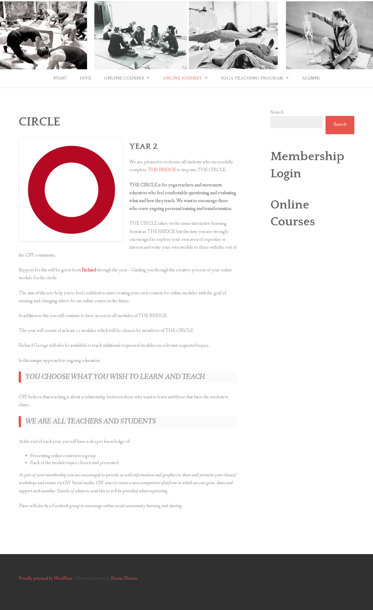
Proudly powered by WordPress (45, 578)
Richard (89, 270)
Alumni (311, 78)
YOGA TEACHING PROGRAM (252, 78)
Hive (85, 78)
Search (277, 112)
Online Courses (124, 78)
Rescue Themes (124, 578)
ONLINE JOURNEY (182, 78)
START (60, 78)
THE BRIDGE (162, 170)
